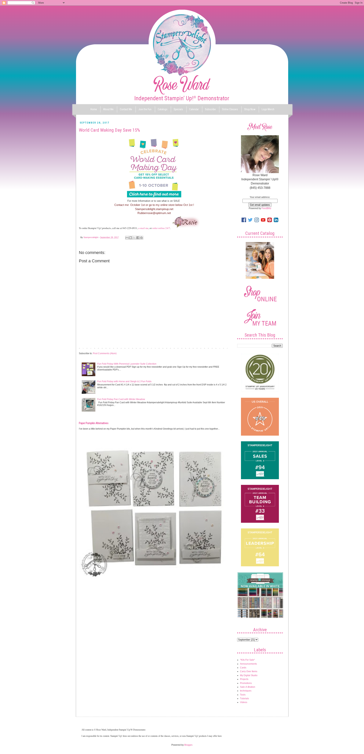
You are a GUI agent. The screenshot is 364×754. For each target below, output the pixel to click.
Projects (244, 679)
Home (93, 109)
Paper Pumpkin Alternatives (93, 423)
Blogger (188, 745)
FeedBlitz (266, 208)
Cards (243, 667)
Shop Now (249, 109)
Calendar (194, 109)
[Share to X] (134, 238)
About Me (108, 109)
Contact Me (126, 109)
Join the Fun (144, 109)
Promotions (246, 683)
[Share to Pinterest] (141, 238)
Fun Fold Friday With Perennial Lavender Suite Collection (126, 364)
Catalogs (162, 109)
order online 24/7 (161, 228)
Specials (178, 109)
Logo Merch (268, 109)
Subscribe (210, 109)
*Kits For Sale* (247, 660)
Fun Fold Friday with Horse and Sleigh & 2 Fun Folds (124, 381)
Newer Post (86, 348)
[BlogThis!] (131, 238)
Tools (243, 694)
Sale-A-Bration (247, 687)
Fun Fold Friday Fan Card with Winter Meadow (121, 399)
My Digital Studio (248, 675)
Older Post (222, 348)
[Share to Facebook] (138, 238)
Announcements (248, 664)
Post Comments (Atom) (105, 353)
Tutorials (244, 698)
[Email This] (127, 238)
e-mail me (143, 228)
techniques (245, 690)
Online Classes (230, 109)
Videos (243, 702)
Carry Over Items (248, 671)
